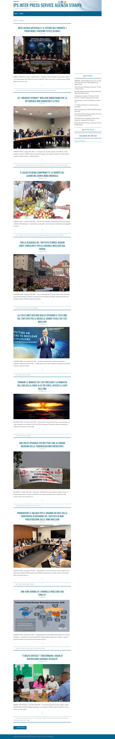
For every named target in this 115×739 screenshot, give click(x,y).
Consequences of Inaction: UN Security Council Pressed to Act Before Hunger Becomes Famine (87, 97)
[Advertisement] (88, 47)
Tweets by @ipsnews (80, 141)
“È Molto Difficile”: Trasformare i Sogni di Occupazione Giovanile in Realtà (42, 657)
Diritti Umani (26, 90)
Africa (15, 13)
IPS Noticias (89, 130)
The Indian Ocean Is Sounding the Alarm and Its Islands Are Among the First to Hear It (87, 119)
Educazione (24, 165)
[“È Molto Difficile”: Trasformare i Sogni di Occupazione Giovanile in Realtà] (42, 683)
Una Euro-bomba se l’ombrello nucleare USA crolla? (42, 593)
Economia (41, 235)
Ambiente (21, 235)
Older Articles (20, 727)
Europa (21, 13)
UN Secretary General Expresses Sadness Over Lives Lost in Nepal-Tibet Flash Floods (88, 114)
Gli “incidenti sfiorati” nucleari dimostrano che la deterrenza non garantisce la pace (42, 99)
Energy (29, 165)
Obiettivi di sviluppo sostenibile (49, 90)
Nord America (41, 648)
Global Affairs (32, 90)
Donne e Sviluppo (34, 235)
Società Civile (37, 506)
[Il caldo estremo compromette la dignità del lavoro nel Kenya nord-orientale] (42, 200)
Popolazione (16, 720)
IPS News (89, 76)
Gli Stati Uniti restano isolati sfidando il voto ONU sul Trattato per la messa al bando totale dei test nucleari (42, 318)
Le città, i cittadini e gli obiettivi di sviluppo (54, 165)
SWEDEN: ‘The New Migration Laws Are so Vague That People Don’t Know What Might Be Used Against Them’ (88, 82)
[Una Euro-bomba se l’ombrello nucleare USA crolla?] (42, 616)
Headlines (38, 90)
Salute (66, 165)
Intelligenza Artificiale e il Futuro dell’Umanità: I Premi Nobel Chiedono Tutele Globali (42, 29)
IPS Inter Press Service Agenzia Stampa (47, 5)
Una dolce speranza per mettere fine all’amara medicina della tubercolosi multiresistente (42, 444)
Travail (28, 720)
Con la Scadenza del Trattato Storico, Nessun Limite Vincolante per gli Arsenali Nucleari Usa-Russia (42, 246)
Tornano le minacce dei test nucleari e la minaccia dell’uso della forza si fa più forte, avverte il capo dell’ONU (42, 385)
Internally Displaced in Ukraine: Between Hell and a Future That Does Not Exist (88, 92)
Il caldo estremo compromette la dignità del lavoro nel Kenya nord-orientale (42, 174)
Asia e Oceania (19, 90)
